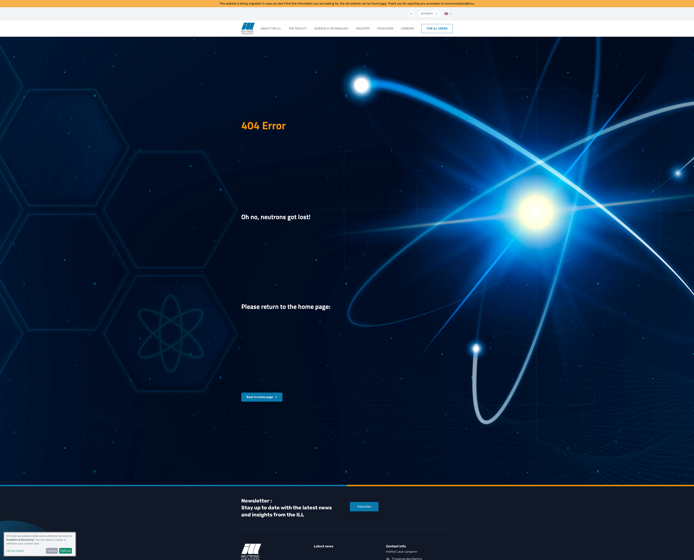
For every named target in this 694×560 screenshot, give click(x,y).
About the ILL (271, 28)
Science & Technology (331, 28)
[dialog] (40, 544)
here (383, 3)
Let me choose (15, 550)
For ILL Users (437, 28)
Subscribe (364, 506)
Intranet (427, 13)
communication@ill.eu (459, 3)
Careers (407, 28)
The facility (298, 28)
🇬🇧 (446, 13)
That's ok (65, 550)
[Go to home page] (248, 28)
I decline (52, 550)
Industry (363, 28)
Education (385, 28)
